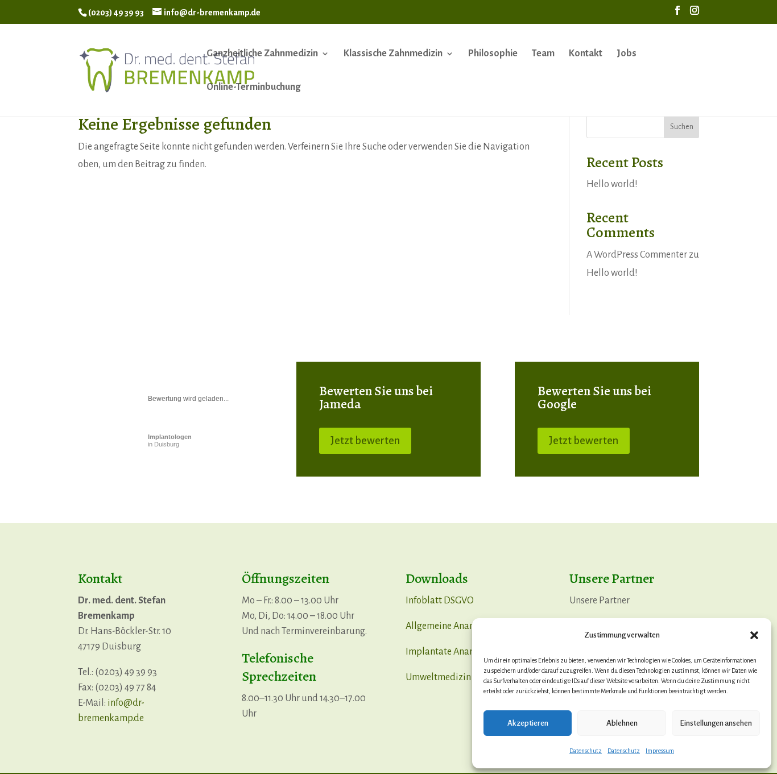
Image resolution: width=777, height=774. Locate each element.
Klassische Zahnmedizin (393, 54)
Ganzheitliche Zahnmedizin (262, 54)
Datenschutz (585, 750)
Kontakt (585, 54)
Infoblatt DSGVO (440, 600)
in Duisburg (170, 440)
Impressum (660, 750)
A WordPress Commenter (636, 255)
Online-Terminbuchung (253, 87)
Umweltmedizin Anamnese (460, 677)
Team (543, 54)
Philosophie (493, 54)
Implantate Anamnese (450, 652)
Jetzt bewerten (365, 440)
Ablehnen (622, 723)
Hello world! (612, 184)
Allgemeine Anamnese (450, 626)
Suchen (681, 127)
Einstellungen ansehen (716, 723)
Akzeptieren (527, 723)
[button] (754, 635)
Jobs (627, 54)
